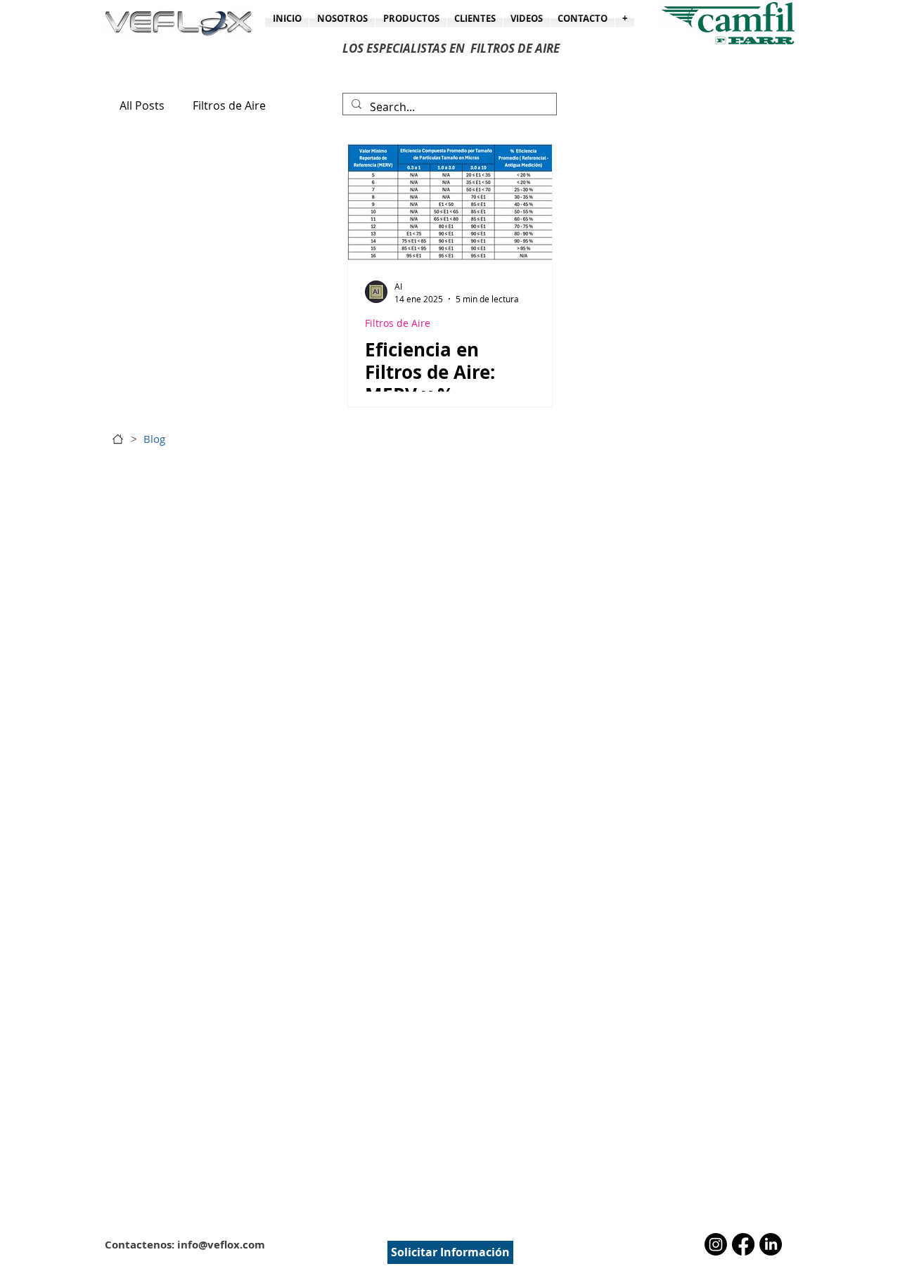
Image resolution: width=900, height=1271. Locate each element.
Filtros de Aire (229, 105)
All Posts (142, 105)
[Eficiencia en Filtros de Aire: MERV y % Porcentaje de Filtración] (450, 202)
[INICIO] (117, 439)
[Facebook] (743, 1244)
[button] (624, 18)
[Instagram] (716, 1244)
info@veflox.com (221, 1244)
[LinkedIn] (770, 1244)
